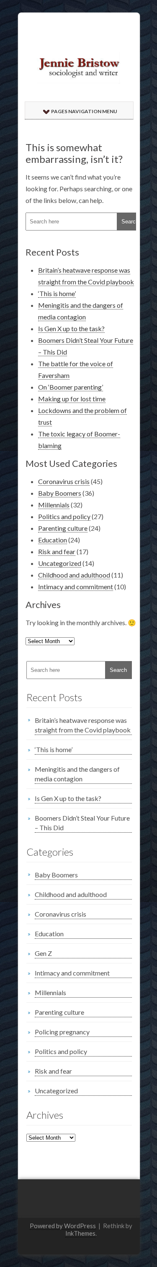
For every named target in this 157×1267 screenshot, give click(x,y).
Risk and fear (56, 551)
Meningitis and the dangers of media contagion (77, 774)
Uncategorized (59, 563)
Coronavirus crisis (64, 481)
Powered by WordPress (63, 1225)
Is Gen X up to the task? (71, 328)
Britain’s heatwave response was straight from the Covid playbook (83, 725)
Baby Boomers (59, 493)
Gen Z (43, 953)
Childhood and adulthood (74, 575)
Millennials (53, 505)
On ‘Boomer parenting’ (70, 387)
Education (52, 540)
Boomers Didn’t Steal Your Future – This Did (82, 822)
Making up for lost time (72, 399)
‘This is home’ (57, 293)
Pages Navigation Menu (84, 111)
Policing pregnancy (62, 1032)
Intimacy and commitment (75, 586)
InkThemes (80, 1233)
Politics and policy (64, 516)
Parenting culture (63, 528)
